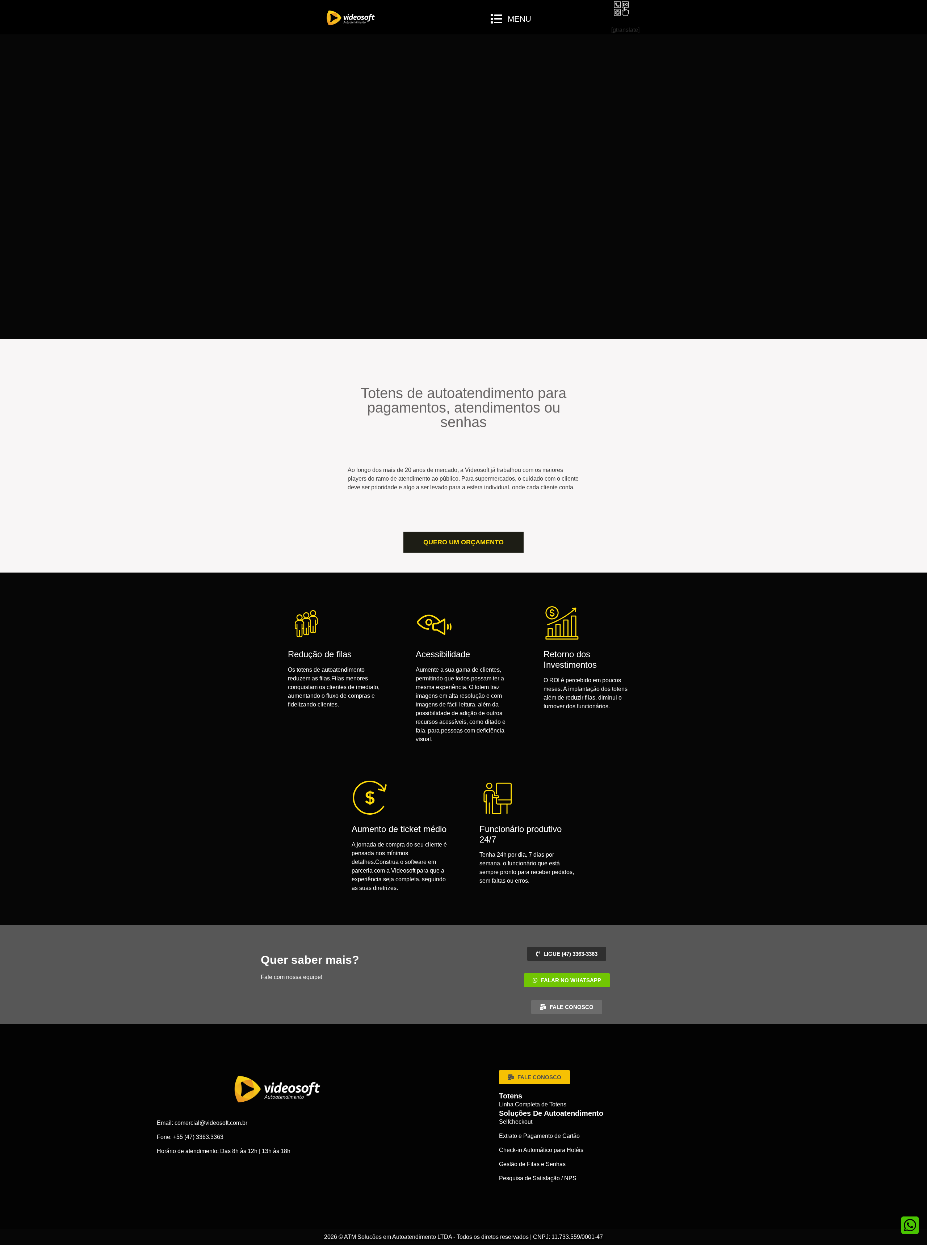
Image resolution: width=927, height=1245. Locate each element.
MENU (519, 19)
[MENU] (496, 19)
